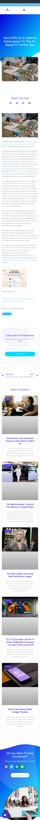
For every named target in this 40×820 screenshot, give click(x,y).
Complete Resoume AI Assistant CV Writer (18, 260)
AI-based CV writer (21, 171)
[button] (24, 9)
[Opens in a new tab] (14, 287)
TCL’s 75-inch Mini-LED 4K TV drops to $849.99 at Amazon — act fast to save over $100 (20, 642)
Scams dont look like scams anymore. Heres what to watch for (20, 441)
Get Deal (6, 314)
